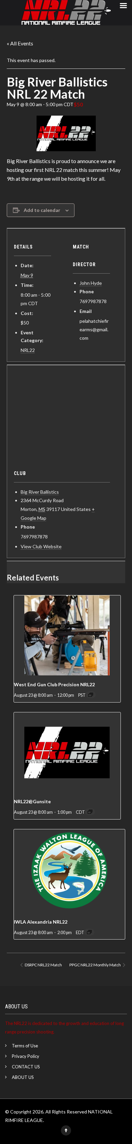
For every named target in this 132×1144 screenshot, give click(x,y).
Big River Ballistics (40, 492)
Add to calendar (42, 210)
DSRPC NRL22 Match (43, 964)
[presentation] (67, 635)
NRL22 (28, 350)
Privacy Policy (25, 1056)
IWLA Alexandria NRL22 (40, 922)
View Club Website (41, 546)
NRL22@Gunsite (32, 801)
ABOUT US (23, 1077)
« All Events (20, 43)
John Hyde (91, 283)
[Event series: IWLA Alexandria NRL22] (89, 932)
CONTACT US (26, 1066)
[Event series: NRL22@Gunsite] (90, 812)
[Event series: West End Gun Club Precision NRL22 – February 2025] (90, 695)
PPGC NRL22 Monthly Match (95, 964)
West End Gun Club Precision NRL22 (54, 684)
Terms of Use (25, 1045)
